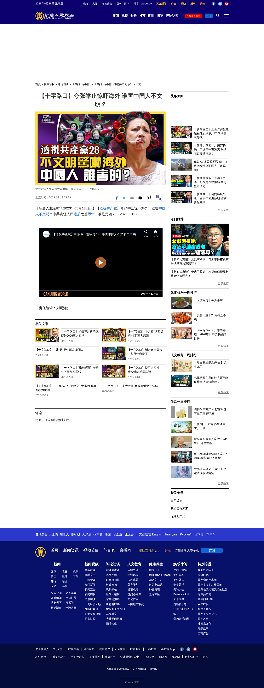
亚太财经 (90, 618)
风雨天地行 (204, 609)
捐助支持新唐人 (150, 550)
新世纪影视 (191, 656)
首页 (38, 84)
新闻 (116, 15)
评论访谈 (172, 15)
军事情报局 (113, 599)
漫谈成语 (133, 589)
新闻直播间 (194, 16)
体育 (75, 576)
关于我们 (58, 649)
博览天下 (56, 602)
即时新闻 (56, 597)
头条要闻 (56, 592)
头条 (133, 15)
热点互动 (111, 574)
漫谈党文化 (204, 623)
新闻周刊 (90, 594)
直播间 (125, 550)
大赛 (94, 3)
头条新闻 (177, 96)
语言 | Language (143, 3)
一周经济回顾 (93, 604)
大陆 (53, 586)
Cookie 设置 (132, 682)
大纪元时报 (77, 656)
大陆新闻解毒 (114, 618)
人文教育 (134, 564)
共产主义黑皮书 (207, 613)
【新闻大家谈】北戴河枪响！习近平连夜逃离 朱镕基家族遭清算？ (210, 149)
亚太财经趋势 (93, 613)
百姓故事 (203, 618)
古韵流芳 (133, 579)
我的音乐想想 (181, 618)
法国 (108, 534)
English (157, 534)
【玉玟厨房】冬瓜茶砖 (208, 300)
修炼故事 (203, 628)
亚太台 (129, 534)
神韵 (85, 3)
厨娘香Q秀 (179, 604)
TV (209, 16)
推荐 (142, 15)
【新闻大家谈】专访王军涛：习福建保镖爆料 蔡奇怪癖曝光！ (210, 182)
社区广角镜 (91, 609)
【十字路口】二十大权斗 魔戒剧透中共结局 (130, 386)
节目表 (109, 550)
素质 (77, 214)
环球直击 (90, 574)
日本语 (199, 534)
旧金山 (117, 534)
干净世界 (94, 656)
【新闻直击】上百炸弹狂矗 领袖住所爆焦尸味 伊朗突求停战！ (211, 133)
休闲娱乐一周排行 (184, 292)
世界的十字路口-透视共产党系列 (113, 84)
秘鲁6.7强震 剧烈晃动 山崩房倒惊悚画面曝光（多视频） (211, 166)
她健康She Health (160, 574)
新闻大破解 (113, 594)
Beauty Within (181, 594)
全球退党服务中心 (131, 656)
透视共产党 (108, 208)
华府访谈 (90, 599)
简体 (126, 3)
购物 (202, 3)
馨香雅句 (133, 584)
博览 (160, 15)
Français (171, 534)
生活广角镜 (180, 569)
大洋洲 (86, 534)
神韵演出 (56, 607)
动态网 (163, 656)
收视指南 (73, 649)
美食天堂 (178, 584)
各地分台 (107, 3)
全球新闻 (90, 569)
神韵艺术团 (59, 656)
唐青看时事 (113, 604)
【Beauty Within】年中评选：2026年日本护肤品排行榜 (210, 334)
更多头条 (223, 209)
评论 (53, 581)
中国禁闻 (90, 579)
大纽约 (53, 534)
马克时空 (111, 613)
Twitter (220, 4)
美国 (53, 576)
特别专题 (177, 493)
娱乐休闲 (180, 564)
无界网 (176, 656)
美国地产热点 (136, 604)
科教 (64, 586)
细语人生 (111, 623)
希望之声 (110, 656)
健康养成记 (156, 584)
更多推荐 (223, 283)
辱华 (91, 214)
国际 (53, 571)
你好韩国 (178, 579)
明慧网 (150, 656)
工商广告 (203, 633)
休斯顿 (98, 534)
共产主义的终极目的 (210, 584)
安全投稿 (120, 649)
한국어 (210, 534)
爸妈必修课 (134, 594)
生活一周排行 (180, 401)
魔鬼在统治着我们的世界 (212, 589)
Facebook (213, 4)
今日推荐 (177, 219)
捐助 (183, 3)
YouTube (227, 4)
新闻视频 (92, 564)
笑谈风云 (133, 574)
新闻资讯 (71, 550)
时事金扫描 (113, 579)
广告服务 (135, 649)
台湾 (64, 576)
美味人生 (178, 589)
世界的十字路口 (81, 84)
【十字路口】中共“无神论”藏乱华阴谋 (59, 349)
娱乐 (75, 571)
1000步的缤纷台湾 (183, 611)
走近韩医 (154, 594)
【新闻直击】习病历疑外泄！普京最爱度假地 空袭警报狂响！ (210, 198)
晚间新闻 (90, 584)
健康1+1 (154, 569)
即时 (151, 15)
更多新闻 (223, 345)
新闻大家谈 (113, 569)
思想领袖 (111, 589)
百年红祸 (176, 500)
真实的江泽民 (206, 599)
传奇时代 (203, 574)
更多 (205, 656)
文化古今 (133, 599)
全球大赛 (71, 607)
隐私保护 (89, 649)
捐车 (192, 3)
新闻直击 (90, 589)
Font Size (149, 197)
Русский (186, 534)
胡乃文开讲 (156, 579)
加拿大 (64, 534)
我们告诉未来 (179, 508)
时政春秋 (111, 584)
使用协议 (104, 649)
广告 (173, 3)
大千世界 (178, 599)
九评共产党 (178, 516)
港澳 (64, 571)
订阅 (212, 550)
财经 (64, 581)
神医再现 (154, 589)
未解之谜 (133, 569)
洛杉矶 (75, 534)
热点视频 (71, 592)
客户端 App (168, 649)
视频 (125, 15)
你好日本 (178, 574)
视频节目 (49, 84)
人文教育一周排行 (184, 355)
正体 (119, 3)
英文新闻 (161, 3)
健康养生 (156, 564)
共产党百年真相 (207, 579)
